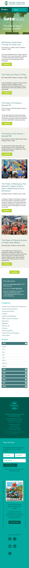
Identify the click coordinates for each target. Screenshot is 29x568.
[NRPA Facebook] (10, 540)
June (3, 352)
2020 (14, 386)
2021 (14, 383)
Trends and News (7, 330)
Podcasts (4, 328)
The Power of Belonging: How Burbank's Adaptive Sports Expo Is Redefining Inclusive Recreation (14, 187)
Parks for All (6, 326)
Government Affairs (8, 311)
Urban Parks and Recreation (10, 333)
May (3, 355)
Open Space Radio (15, 284)
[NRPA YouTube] (10, 547)
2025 (14, 370)
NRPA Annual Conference (10, 318)
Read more (7, 64)
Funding (4, 314)
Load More (14, 272)
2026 (14, 344)
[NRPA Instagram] (10, 554)
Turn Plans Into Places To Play (14, 74)
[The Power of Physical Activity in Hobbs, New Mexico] (14, 234)
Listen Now (7, 123)
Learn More (14, 522)
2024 (14, 373)
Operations (5, 321)
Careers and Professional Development (14, 306)
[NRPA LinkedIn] (15, 547)
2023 (14, 376)
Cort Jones (11, 294)
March (4, 360)
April (3, 357)
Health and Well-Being (9, 316)
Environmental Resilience (10, 309)
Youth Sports (6, 335)
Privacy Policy (14, 432)
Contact (7, 432)
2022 (14, 380)
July (3, 349)
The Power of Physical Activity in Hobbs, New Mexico (14, 241)
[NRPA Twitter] (15, 540)
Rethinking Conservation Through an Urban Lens (12, 43)
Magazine (5, 323)
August (4, 346)
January (4, 366)
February (4, 363)
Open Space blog (17, 288)
